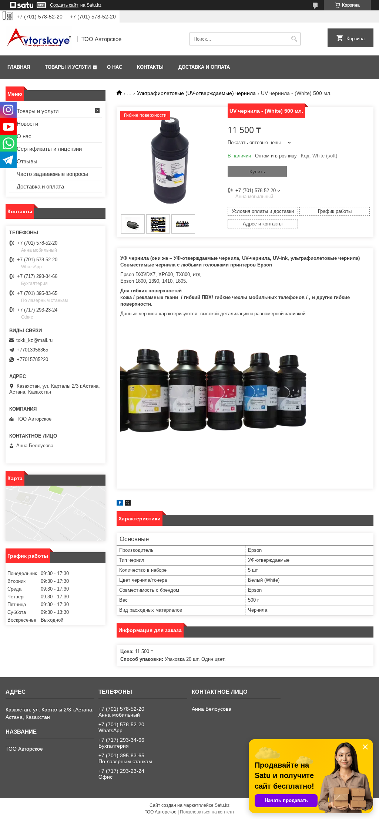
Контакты (150, 67)
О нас (114, 67)
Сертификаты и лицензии (49, 149)
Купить (257, 171)
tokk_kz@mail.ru (34, 340)
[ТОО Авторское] (39, 39)
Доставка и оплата (204, 67)
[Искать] (294, 39)
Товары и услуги (68, 67)
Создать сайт (64, 5)
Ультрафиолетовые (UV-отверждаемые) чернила (196, 93)
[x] (128, 504)
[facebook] (120, 504)
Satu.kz (222, 805)
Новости (27, 123)
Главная (18, 67)
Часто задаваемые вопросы (52, 174)
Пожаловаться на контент (207, 812)
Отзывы (27, 161)
